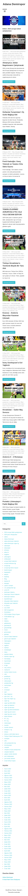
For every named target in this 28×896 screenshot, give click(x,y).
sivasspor (7, 690)
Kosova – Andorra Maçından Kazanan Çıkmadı (11, 315)
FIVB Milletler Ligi (9, 616)
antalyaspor (7, 559)
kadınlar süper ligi (9, 656)
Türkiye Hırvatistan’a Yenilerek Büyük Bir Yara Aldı (13, 265)
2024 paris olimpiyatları (10, 534)
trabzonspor (7, 723)
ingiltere (6, 645)
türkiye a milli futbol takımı (11, 734)
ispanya (6, 647)
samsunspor (7, 685)
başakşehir (7, 572)
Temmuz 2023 (8, 777)
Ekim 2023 (7, 771)
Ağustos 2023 (8, 775)
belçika (6, 574)
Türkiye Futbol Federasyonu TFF (13, 736)
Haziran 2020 (8, 857)
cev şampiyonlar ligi (9, 587)
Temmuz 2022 (8, 804)
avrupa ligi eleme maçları (11, 568)
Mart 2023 (7, 786)
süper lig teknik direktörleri (11, 709)
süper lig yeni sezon (9, 712)
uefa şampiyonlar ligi (10, 743)
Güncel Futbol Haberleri (8, 205)
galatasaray (7, 623)
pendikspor (7, 676)
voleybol (6, 747)
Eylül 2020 (7, 851)
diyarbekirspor (8, 599)
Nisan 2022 (7, 811)
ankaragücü (7, 556)
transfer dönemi (8, 727)
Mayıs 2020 (7, 859)
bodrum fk (7, 581)
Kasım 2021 (7, 822)
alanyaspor (7, 548)
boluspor (6, 583)
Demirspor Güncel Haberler (12, 594)
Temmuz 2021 (8, 831)
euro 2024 (10, 56)
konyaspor (7, 663)
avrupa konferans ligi (10, 563)
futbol (14, 56)
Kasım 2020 (7, 848)
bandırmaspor (8, 570)
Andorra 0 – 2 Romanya (12, 457)
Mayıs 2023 (7, 782)
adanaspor (7, 545)
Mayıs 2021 (7, 835)
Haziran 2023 (8, 780)
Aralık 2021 (7, 820)
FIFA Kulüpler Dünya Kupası (12, 614)
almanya (5, 53)
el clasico (7, 605)
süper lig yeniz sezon (10, 714)
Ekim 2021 (7, 824)
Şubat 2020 (7, 866)
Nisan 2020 (7, 862)
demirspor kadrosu (9, 596)
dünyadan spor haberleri (13, 153)
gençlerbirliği (7, 627)
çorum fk (6, 590)
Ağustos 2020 (8, 853)
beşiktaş (6, 576)
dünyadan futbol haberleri (9, 55)
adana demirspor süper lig (11, 543)
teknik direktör (11, 60)
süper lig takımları (9, 707)
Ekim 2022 (7, 797)
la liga (6, 665)
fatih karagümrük (9, 610)
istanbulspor (7, 650)
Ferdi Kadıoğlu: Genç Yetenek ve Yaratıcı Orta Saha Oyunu (13, 164)
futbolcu (14, 106)
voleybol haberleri (9, 752)
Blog (21, 53)
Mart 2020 (7, 864)
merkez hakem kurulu (10, 672)
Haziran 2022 (8, 806)
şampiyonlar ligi (6, 207)
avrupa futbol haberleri (13, 53)
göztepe (6, 634)
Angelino (6, 554)
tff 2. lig (6, 721)
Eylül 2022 (7, 800)
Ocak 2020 (7, 868)
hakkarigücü (7, 641)
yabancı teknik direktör (10, 754)
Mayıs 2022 (7, 808)
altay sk (6, 552)
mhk (5, 674)
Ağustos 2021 (8, 828)
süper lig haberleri (9, 705)
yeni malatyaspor (9, 756)
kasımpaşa (7, 658)
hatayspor (7, 643)
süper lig (6, 701)
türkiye (17, 259)
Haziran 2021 (8, 833)
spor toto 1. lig (8, 696)
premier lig (7, 678)
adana (6, 537)
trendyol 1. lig (8, 729)
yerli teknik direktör (9, 758)
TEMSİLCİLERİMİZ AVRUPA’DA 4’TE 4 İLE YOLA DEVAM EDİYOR (12, 212)
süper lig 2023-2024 (9, 703)
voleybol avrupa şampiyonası (12, 749)
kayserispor (7, 661)
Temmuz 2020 (8, 855)
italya (5, 652)
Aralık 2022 (7, 793)
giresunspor (7, 632)
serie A (6, 687)
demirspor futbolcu (9, 592)
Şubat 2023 (7, 788)
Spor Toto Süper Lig (9, 698)
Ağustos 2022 (8, 802)
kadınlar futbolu (8, 654)
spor (5, 692)
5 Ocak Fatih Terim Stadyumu (11, 879)
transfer (6, 725)
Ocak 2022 (7, 817)
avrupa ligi (7, 565)
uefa (16, 310)
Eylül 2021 (7, 826)
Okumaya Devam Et (8, 81)
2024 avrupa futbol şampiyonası (17, 51)
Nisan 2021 (7, 837)
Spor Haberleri (10, 109)
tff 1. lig (6, 718)
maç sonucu (7, 667)
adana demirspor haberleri (11, 541)
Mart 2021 (7, 839)
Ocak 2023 (7, 791)
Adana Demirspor (14, 4)
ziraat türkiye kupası (10, 760)
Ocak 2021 (7, 844)
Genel (18, 56)
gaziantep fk (7, 625)
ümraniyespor (8, 745)
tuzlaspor (6, 738)
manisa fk (7, 670)
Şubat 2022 (7, 815)
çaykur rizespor (8, 585)
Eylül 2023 (7, 773)
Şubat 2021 (7, 842)
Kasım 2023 (7, 769)
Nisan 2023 (7, 784)
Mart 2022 (7, 813)
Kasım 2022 (7, 795)
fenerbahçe (22, 153)
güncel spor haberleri (16, 58)
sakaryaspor (7, 681)
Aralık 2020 (7, 846)
